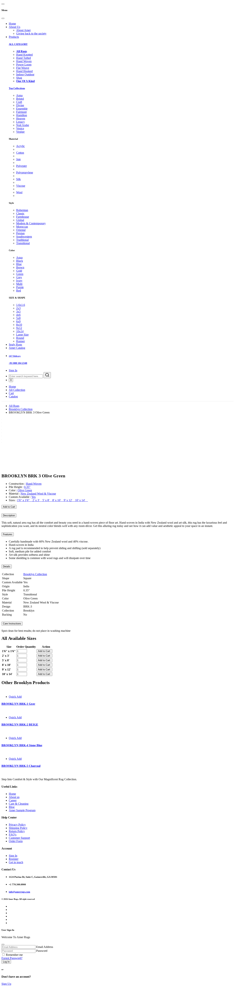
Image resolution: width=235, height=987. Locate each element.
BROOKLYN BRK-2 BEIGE (19, 724)
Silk (18, 179)
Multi (19, 283)
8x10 (19, 324)
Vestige (20, 131)
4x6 (18, 314)
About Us (14, 26)
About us (14, 797)
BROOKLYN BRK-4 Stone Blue (21, 745)
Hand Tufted (23, 57)
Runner (20, 341)
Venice (20, 128)
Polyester (21, 165)
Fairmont (21, 111)
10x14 (20, 331)
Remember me (14, 954)
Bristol (20, 98)
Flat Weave (22, 67)
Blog (12, 807)
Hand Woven (24, 61)
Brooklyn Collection (20, 409)
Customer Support (19, 837)
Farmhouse (22, 216)
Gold (19, 270)
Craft (19, 102)
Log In (6, 961)
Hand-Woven (33, 483)
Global (20, 220)
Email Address (44, 946)
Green (19, 274)
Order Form (16, 841)
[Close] (2, 18)
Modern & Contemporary (31, 223)
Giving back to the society (31, 33)
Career (13, 800)
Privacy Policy (17, 824)
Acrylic (20, 146)
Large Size (22, 334)
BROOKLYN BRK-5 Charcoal (20, 765)
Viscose (20, 185)
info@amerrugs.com (19, 891)
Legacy (20, 121)
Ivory (19, 280)
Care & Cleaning (18, 803)
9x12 (19, 328)
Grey (19, 277)
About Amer (23, 30)
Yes (33, 496)
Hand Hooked (24, 71)
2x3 (18, 308)
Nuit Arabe (22, 125)
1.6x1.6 (20, 304)
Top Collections (17, 88)
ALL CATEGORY (18, 44)
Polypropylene (24, 172)
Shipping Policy (18, 827)
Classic (20, 213)
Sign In (13, 370)
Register (13, 859)
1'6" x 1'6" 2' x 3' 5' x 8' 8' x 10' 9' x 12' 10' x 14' (52, 500)
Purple (20, 287)
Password (41, 950)
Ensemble (22, 108)
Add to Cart (9, 506)
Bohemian (22, 210)
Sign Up (6, 983)
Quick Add (15, 696)
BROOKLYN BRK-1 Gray (18, 703)
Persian (20, 233)
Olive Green (25, 490)
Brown (20, 267)
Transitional (23, 243)
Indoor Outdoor (25, 74)
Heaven (20, 118)
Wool (19, 192)
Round (20, 337)
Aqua (19, 257)
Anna (19, 95)
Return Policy (17, 831)
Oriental (21, 230)
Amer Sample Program (22, 810)
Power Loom (23, 64)
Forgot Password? (11, 958)
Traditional (22, 239)
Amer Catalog (17, 347)
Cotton (20, 152)
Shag (19, 77)
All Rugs (14, 405)
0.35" (27, 487)
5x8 (18, 318)
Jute (18, 159)
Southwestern (24, 236)
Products (14, 36)
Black (19, 260)
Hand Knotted (24, 54)
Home (12, 23)
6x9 (18, 321)
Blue (19, 264)
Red (18, 290)
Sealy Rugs (15, 344)
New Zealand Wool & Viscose (38, 493)
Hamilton (21, 115)
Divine (20, 105)
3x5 (18, 311)
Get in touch (16, 862)
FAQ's (12, 834)
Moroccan (22, 226)
